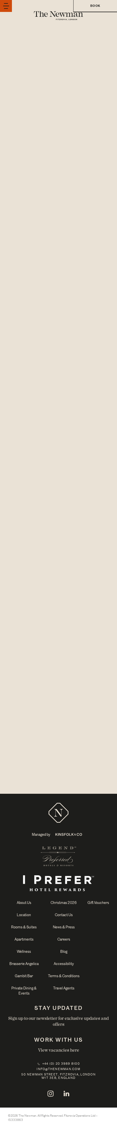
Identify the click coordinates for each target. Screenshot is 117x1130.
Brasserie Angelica (24, 964)
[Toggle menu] (6, 6)
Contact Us (64, 915)
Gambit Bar (24, 976)
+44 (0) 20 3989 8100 (61, 1064)
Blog (63, 951)
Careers (63, 939)
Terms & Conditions (64, 976)
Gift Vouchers (98, 903)
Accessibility (64, 964)
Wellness (24, 951)
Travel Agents (63, 988)
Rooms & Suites (24, 927)
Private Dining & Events (24, 990)
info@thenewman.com (58, 1069)
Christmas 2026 (64, 903)
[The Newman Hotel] (58, 812)
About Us (24, 903)
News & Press (64, 927)
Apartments (24, 939)
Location (24, 915)
